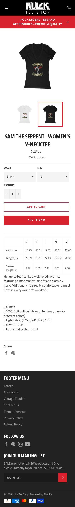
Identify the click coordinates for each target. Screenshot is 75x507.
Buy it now (36, 220)
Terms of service (14, 411)
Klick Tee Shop (21, 494)
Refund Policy (13, 424)
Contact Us (11, 405)
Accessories (11, 392)
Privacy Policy (13, 418)
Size (40, 168)
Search (8, 386)
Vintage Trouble (14, 399)
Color (7, 168)
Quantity (9, 185)
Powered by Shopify (41, 494)
